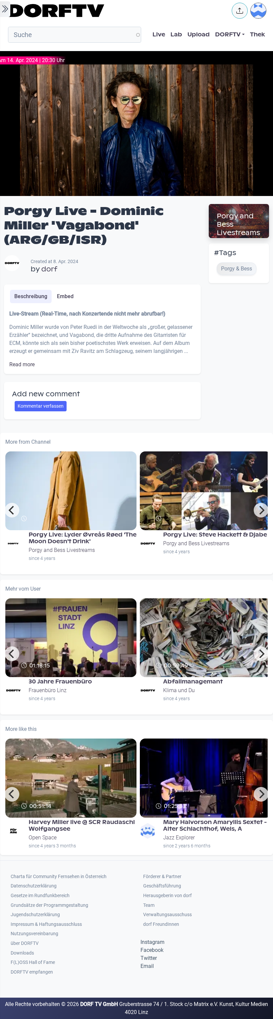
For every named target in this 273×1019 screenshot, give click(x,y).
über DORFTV (25, 943)
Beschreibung (30, 296)
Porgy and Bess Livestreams (62, 550)
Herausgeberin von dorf (167, 895)
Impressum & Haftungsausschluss (46, 924)
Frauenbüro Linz (48, 690)
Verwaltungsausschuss (167, 915)
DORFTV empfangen (32, 972)
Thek (257, 34)
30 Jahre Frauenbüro (60, 681)
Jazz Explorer (179, 837)
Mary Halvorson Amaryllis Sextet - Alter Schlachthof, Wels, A (215, 825)
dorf (49, 269)
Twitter (148, 958)
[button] (240, 11)
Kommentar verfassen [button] (41, 406)
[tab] (31, 296)
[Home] (115, 10)
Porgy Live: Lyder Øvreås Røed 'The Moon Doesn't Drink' (82, 538)
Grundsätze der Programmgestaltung (49, 905)
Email (147, 966)
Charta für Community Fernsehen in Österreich (59, 876)
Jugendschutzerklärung (35, 915)
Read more (22, 364)
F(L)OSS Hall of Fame (33, 962)
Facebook (151, 950)
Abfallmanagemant (193, 681)
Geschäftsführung (162, 886)
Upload (198, 34)
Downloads (22, 953)
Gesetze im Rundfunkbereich (40, 895)
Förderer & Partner (162, 876)
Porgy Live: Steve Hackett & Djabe (215, 534)
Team (148, 905)
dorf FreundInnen (161, 924)
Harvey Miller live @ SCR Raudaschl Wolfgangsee (82, 825)
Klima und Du (179, 690)
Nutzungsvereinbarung (34, 934)
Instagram (152, 942)
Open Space (43, 837)
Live (158, 34)
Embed (65, 296)
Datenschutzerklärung (34, 886)
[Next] (261, 510)
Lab (176, 34)
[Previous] (12, 510)
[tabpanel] (102, 339)
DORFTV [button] (228, 34)
